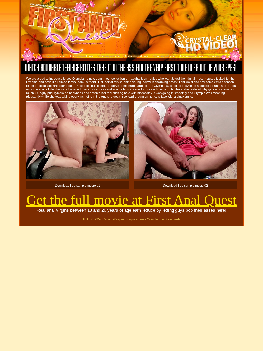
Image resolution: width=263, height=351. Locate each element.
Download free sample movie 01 (77, 185)
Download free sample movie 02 (185, 185)
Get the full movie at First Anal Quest (131, 200)
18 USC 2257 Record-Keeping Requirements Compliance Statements (131, 219)
